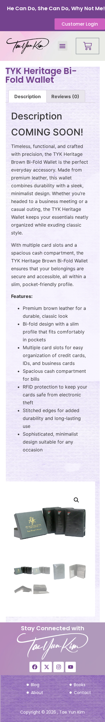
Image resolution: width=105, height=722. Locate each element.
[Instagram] (58, 667)
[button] (62, 46)
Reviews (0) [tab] (65, 96)
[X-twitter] (46, 667)
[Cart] (87, 46)
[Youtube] (70, 667)
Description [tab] (27, 96)
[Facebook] (34, 667)
